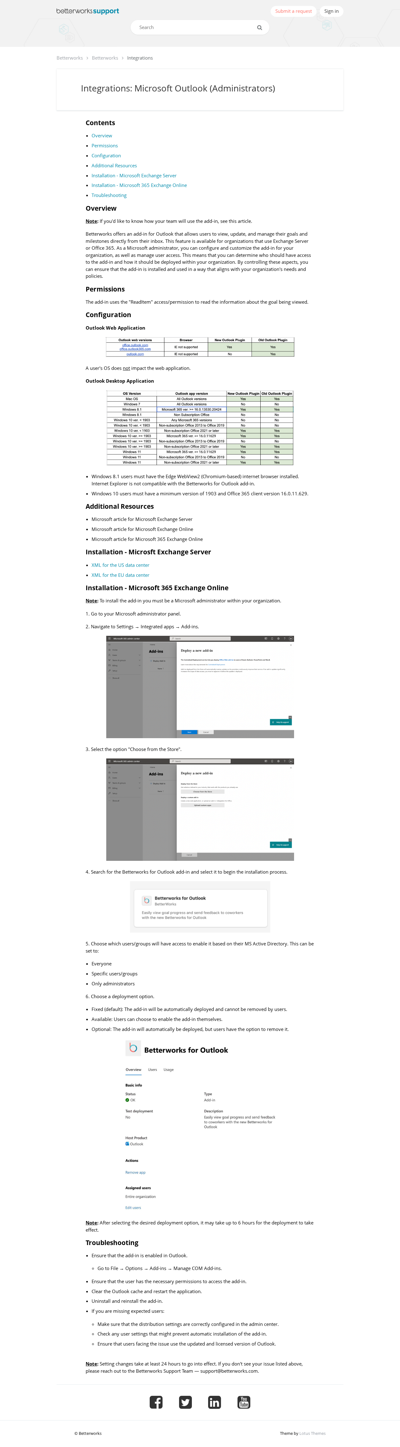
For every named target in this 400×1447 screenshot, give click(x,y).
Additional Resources (114, 165)
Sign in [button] (331, 11)
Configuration (106, 155)
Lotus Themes (312, 1433)
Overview (102, 135)
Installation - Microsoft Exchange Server (134, 175)
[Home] (88, 11)
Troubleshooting (109, 195)
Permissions (105, 145)
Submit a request (293, 11)
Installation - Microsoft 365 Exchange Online (139, 185)
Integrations (140, 58)
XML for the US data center (120, 565)
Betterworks (70, 58)
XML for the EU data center (120, 575)
